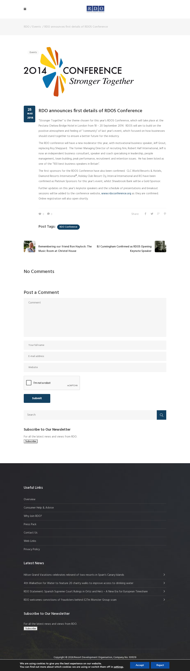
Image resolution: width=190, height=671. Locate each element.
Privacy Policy (32, 549)
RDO (27, 27)
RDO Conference (68, 227)
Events (36, 27)
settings (118, 667)
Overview (29, 499)
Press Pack (30, 524)
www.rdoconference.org (116, 193)
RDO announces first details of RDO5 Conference (90, 111)
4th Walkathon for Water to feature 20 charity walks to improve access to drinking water (78, 583)
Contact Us (30, 533)
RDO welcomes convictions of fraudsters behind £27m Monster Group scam (70, 600)
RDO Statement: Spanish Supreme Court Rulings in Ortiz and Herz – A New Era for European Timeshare (86, 591)
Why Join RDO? (33, 516)
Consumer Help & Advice (39, 508)
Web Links (30, 541)
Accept (140, 665)
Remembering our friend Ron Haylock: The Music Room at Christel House (65, 248)
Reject (160, 665)
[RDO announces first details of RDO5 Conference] (79, 72)
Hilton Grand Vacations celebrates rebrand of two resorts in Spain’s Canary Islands (74, 575)
